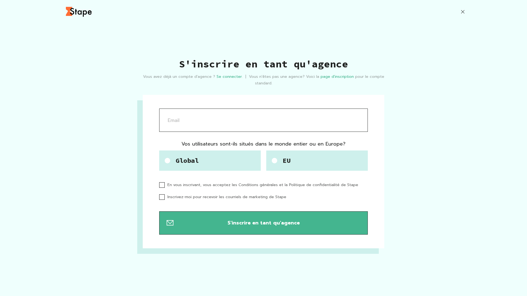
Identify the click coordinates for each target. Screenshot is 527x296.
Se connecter (229, 76)
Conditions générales (258, 185)
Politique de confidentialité (314, 185)
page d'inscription (337, 76)
